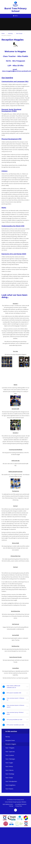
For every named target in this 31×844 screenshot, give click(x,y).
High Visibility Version (8, 804)
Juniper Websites (22, 802)
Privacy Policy (18, 806)
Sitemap (11, 806)
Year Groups (19, 33)
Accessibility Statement (20, 804)
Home (3, 33)
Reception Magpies (6, 35)
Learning (10, 33)
